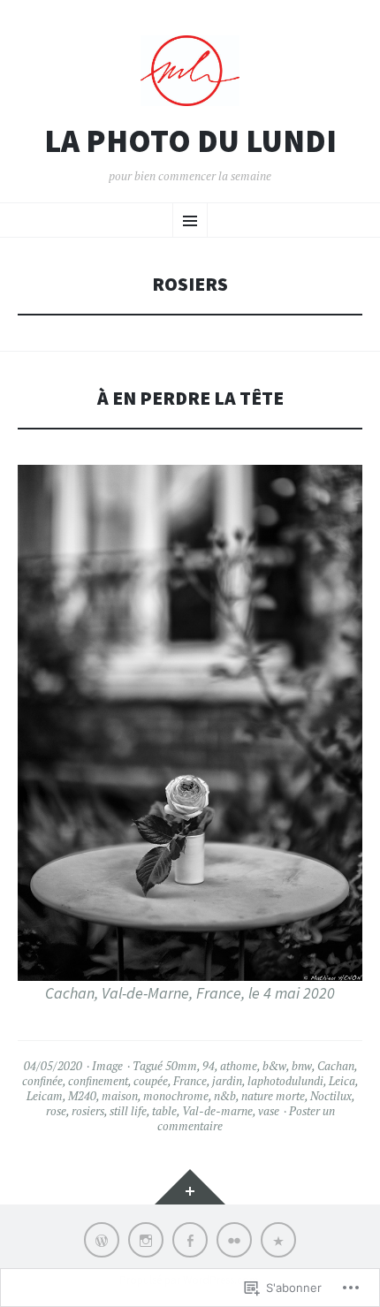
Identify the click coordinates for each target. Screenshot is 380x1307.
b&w (274, 1066)
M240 (82, 1096)
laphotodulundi (285, 1081)
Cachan (335, 1066)
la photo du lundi (190, 141)
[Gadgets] (190, 1186)
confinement (98, 1081)
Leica (342, 1081)
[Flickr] (234, 1240)
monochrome (176, 1096)
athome (238, 1066)
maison (120, 1096)
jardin (227, 1081)
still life (128, 1111)
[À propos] (278, 1240)
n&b (225, 1096)
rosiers (88, 1111)
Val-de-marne (217, 1111)
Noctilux (331, 1096)
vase (268, 1111)
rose (56, 1111)
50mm (181, 1066)
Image (107, 1066)
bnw (302, 1066)
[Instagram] (145, 1240)
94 (208, 1066)
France (190, 1081)
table (164, 1111)
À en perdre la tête (190, 398)
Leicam (45, 1096)
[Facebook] (190, 1240)
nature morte (273, 1096)
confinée (42, 1081)
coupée (150, 1081)
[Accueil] (101, 1240)
